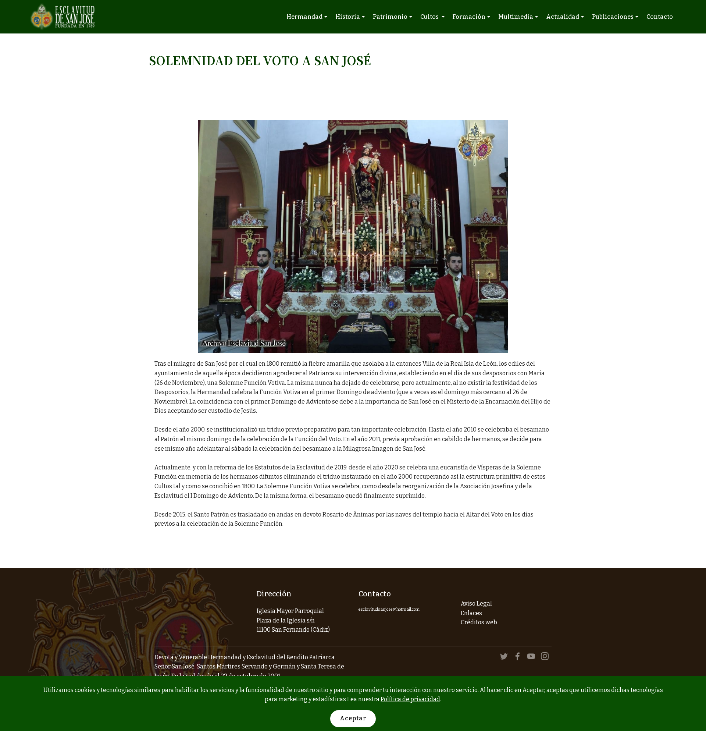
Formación (468, 16)
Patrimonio (390, 16)
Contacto (659, 16)
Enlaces (471, 613)
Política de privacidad (410, 699)
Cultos (430, 16)
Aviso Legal (476, 603)
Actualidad (562, 16)
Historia (347, 16)
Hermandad (304, 16)
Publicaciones (613, 16)
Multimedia (515, 16)
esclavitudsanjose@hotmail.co (387, 609)
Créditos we (477, 622)
